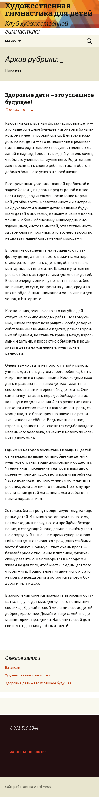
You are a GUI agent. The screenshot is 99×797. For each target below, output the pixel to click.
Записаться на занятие (28, 751)
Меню (10, 40)
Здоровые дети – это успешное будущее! (38, 683)
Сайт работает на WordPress (28, 786)
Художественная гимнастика (28, 675)
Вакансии (12, 667)
